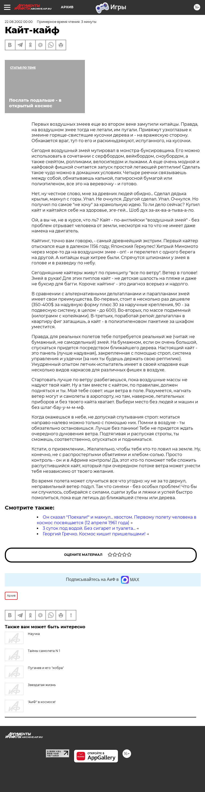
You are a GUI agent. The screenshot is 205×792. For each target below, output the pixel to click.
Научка (34, 634)
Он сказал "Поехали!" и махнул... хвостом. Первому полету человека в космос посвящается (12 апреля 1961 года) (116, 520)
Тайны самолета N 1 (44, 651)
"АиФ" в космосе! (42, 702)
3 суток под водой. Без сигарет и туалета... (89, 528)
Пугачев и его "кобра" (46, 668)
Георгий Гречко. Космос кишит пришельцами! (94, 533)
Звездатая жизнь (42, 685)
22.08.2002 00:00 (19, 22)
